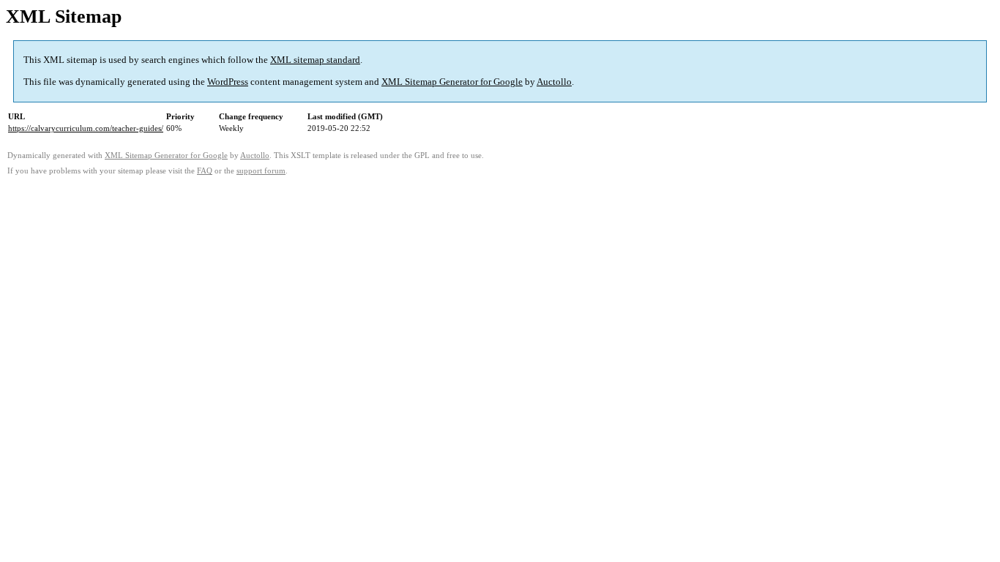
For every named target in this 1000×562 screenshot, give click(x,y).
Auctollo (554, 81)
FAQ (204, 171)
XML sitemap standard (315, 59)
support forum (261, 171)
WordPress (227, 81)
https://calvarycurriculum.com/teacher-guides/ (85, 128)
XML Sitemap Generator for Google (452, 81)
